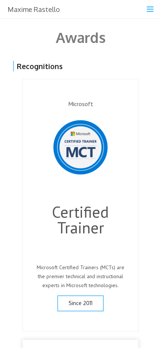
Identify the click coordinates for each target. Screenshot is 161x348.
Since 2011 (80, 303)
